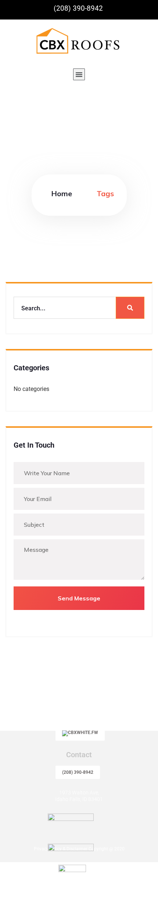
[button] (79, 74)
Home (61, 193)
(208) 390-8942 (77, 772)
